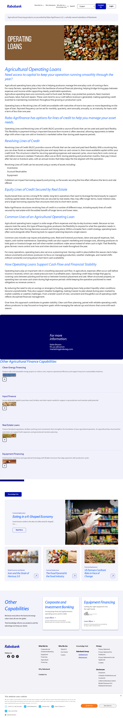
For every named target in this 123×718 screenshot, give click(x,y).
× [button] (121, 695)
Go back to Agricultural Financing (12, 480)
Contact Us (101, 6)
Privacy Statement (104, 649)
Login (111, 6)
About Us (64, 649)
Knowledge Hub (61, 7)
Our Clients (64, 652)
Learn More (49, 618)
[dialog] (61, 706)
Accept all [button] (89, 706)
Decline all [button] (108, 706)
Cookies (100, 663)
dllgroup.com (83, 657)
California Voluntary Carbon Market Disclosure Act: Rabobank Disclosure (107, 683)
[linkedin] (13, 656)
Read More (19, 530)
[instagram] (17, 656)
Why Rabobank (51, 5)
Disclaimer (101, 673)
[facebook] (8, 656)
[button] (41, 715)
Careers (63, 655)
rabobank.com (83, 655)
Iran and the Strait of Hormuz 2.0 (18, 575)
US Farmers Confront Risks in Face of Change (95, 573)
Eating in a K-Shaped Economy (91, 522)
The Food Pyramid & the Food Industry (56, 575)
